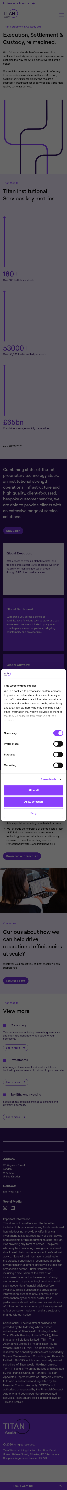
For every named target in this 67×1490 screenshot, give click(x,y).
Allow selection (33, 801)
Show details (48, 779)
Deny (33, 813)
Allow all (33, 790)
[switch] (58, 744)
